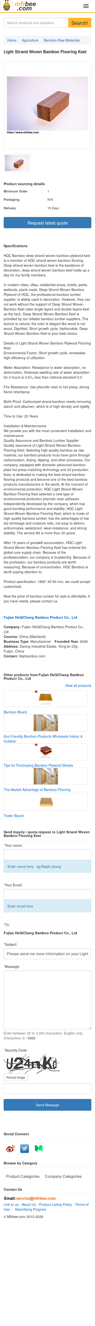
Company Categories (63, 1176)
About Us (29, 1204)
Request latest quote (48, 222)
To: (7, 924)
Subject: (10, 944)
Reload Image (15, 1077)
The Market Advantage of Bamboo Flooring (37, 789)
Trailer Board (14, 815)
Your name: (13, 845)
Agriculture (30, 40)
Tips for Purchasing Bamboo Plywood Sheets (38, 765)
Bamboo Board (15, 711)
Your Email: (13, 884)
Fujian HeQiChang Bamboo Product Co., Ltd (40, 617)
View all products (78, 685)
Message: (12, 966)
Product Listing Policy (55, 1204)
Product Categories (22, 1176)
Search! (79, 22)
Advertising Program (29, 1209)
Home (12, 40)
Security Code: (16, 1050)
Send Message (47, 1104)
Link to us (11, 1204)
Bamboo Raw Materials (62, 40)
